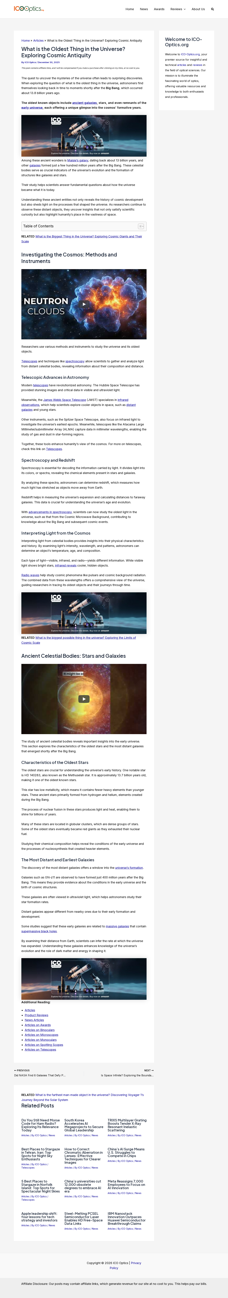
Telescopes (29, 361)
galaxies (35, 165)
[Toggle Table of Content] (139, 226)
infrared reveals (65, 565)
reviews (197, 65)
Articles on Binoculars (40, 1030)
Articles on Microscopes (41, 1035)
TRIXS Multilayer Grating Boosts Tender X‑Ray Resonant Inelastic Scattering (127, 1125)
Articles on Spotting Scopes (44, 1045)
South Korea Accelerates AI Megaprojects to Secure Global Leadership (83, 1125)
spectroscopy (74, 361)
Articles (30, 1010)
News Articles (34, 1020)
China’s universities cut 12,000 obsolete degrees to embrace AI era (82, 1186)
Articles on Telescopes (40, 1049)
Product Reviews (36, 1015)
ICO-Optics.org (190, 54)
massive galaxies (117, 926)
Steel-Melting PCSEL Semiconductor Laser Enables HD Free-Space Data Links (83, 1218)
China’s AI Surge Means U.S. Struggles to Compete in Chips (126, 1152)
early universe (32, 107)
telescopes (40, 385)
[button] (184, 9)
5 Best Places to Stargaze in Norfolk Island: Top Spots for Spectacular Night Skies (40, 1186)
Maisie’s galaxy (77, 160)
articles (181, 65)
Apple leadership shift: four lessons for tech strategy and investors (39, 1216)
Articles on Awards (38, 1025)
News (52, 1135)
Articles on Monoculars (41, 1040)
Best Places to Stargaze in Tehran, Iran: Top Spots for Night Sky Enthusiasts (40, 1154)
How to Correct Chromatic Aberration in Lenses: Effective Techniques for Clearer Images (83, 1155)
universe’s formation (129, 867)
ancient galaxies (84, 103)
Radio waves (30, 575)
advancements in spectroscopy (50, 512)
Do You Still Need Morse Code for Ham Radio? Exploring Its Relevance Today (40, 1125)
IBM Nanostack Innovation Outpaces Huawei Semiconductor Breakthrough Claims (127, 1218)
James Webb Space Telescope (64, 400)
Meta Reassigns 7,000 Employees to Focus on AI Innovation (126, 1184)
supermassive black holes (39, 931)
